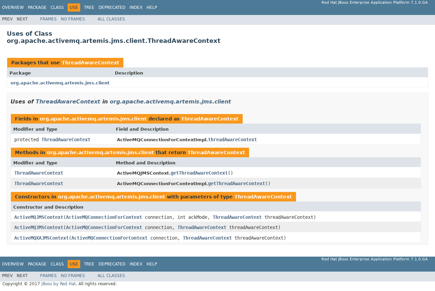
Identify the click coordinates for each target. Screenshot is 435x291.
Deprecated (112, 7)
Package (37, 7)
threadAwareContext (232, 139)
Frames (48, 19)
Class (57, 7)
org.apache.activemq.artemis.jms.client (60, 82)
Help (151, 7)
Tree (89, 7)
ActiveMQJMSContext (38, 217)
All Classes (111, 19)
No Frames (73, 19)
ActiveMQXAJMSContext (41, 238)
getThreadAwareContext (199, 173)
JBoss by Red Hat (58, 283)
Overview (13, 7)
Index (135, 7)
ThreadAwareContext (90, 62)
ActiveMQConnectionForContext (104, 217)
